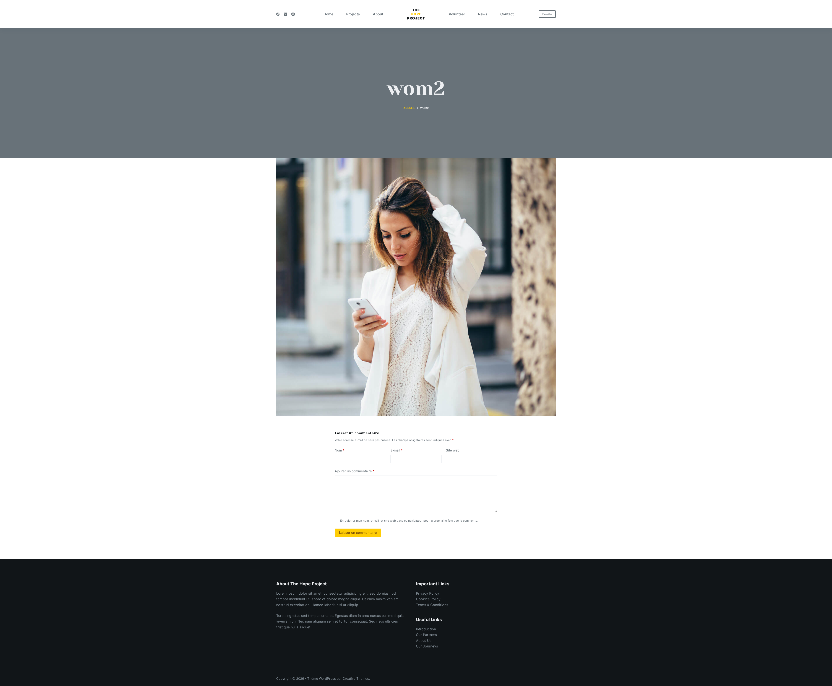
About (378, 14)
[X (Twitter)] (285, 14)
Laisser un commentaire (358, 533)
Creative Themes (356, 678)
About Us (423, 640)
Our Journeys (427, 646)
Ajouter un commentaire (354, 471)
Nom (339, 450)
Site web (452, 450)
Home (328, 14)
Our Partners (426, 635)
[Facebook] (278, 14)
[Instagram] (293, 14)
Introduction (426, 629)
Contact (507, 14)
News (482, 14)
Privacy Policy (427, 593)
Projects (353, 14)
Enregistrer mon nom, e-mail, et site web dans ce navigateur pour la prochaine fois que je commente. (409, 520)
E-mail (396, 450)
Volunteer (457, 14)
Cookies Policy (428, 599)
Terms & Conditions (432, 605)
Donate (547, 14)
